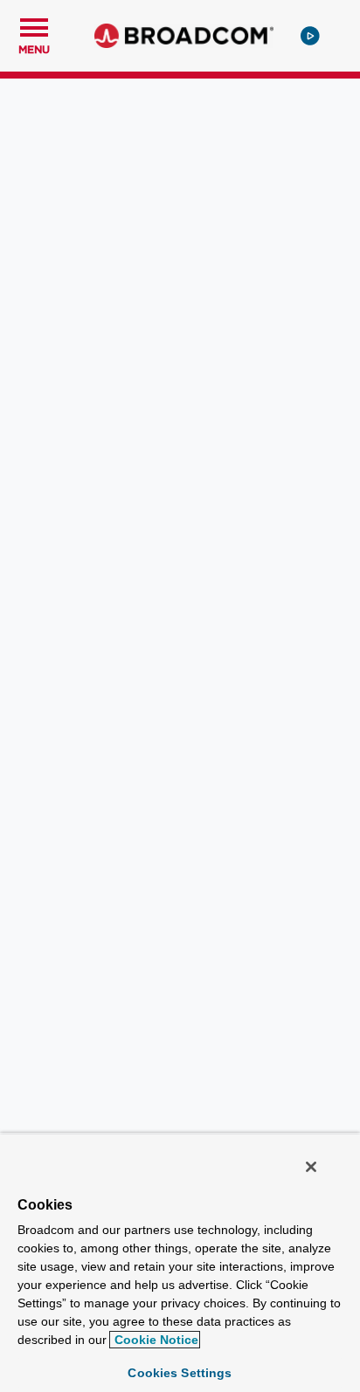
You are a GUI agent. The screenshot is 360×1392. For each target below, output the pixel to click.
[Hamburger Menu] (34, 25)
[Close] (311, 1167)
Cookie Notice (154, 1340)
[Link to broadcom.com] (183, 36)
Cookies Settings (180, 1373)
